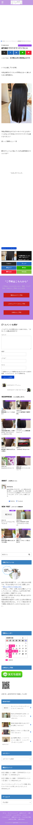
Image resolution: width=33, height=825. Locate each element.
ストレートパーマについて (9, 248)
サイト (3, 365)
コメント (3, 334)
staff (29, 813)
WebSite (12, 501)
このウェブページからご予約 (16, 303)
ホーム (4, 813)
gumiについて (23, 813)
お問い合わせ (21, 819)
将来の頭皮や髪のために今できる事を (20, 724)
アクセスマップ (6, 817)
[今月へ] (22, 637)
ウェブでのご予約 (26, 817)
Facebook (20, 501)
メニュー (25, 815)
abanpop (10, 486)
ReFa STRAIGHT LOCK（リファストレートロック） (20, 716)
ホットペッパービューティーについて (20, 707)
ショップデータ (17, 815)
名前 (3, 351)
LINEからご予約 (16, 312)
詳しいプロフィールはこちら (12, 586)
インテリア (8, 815)
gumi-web (15, 822)
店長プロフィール (16, 817)
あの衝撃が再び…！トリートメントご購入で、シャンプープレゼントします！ (15, 741)
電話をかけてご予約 (16, 295)
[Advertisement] (16, 23)
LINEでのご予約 (12, 819)
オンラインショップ (13, 813)
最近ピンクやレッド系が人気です (20, 732)
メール (3, 358)
